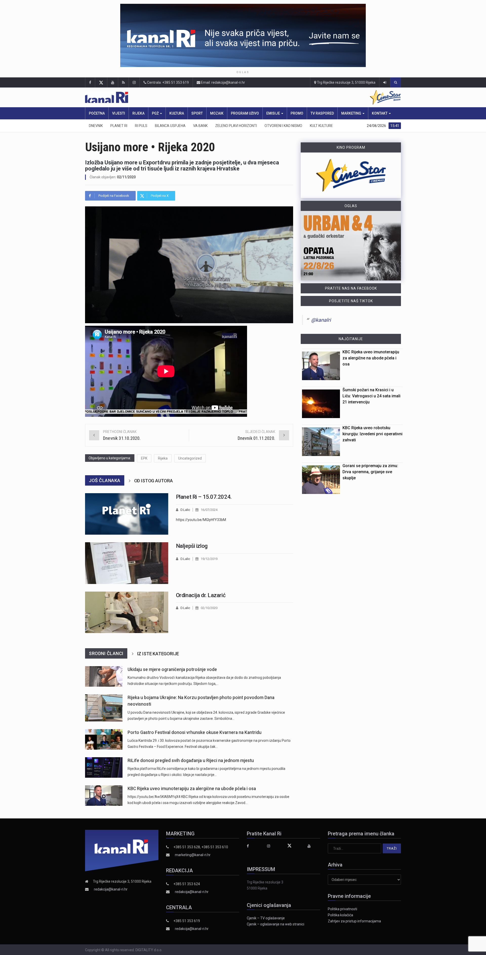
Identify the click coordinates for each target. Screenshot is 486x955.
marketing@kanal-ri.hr (193, 855)
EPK (144, 458)
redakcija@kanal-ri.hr (111, 889)
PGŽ (155, 113)
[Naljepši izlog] (126, 563)
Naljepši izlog (192, 546)
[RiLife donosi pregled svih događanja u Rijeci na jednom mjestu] (104, 767)
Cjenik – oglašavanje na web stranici (275, 924)
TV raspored (322, 113)
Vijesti (118, 113)
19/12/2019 (209, 559)
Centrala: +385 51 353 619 (167, 82)
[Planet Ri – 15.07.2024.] (126, 514)
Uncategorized (190, 458)
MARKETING (351, 113)
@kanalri (321, 320)
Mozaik (217, 113)
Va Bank (200, 126)
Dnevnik (96, 126)
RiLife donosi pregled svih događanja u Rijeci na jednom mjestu (191, 760)
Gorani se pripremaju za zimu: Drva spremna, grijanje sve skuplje (370, 471)
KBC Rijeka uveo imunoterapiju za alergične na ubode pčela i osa (192, 788)
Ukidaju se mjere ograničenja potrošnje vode (172, 669)
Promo (297, 113)
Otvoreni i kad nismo (283, 126)
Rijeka (138, 113)
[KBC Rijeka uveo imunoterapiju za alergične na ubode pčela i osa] (104, 795)
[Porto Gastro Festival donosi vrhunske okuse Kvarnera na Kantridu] (104, 739)
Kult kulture (321, 126)
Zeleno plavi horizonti (236, 126)
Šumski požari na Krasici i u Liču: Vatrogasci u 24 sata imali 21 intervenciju (371, 395)
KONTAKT (380, 113)
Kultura (176, 113)
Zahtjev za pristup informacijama (354, 921)
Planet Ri (118, 126)
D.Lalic (185, 510)
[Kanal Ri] (176, 97)
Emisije (273, 113)
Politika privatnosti (342, 909)
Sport (197, 113)
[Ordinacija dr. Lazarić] (126, 612)
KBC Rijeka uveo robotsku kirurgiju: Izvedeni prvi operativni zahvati (372, 433)
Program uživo (245, 113)
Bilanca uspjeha (170, 126)
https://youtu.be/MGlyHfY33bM (201, 520)
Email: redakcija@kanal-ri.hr (222, 82)
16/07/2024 (209, 510)
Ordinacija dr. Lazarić (200, 595)
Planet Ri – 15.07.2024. (204, 497)
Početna (97, 113)
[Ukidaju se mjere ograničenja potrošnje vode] (104, 676)
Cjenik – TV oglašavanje (266, 918)
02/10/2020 (209, 608)
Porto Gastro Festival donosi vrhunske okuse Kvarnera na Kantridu (194, 732)
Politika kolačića (340, 915)
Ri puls (141, 126)
